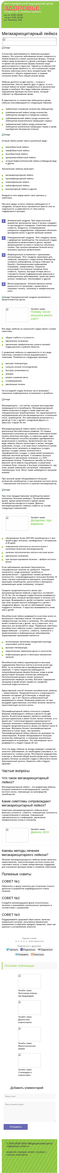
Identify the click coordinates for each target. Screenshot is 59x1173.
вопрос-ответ (26, 1152)
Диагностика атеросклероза (25, 1020)
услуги (41, 1152)
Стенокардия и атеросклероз (25, 1073)
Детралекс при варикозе (41, 522)
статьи (10, 1154)
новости (11, 1152)
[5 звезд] (27, 941)
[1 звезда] (16, 941)
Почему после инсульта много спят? (41, 315)
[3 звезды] (21, 941)
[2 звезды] (19, 941)
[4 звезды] (24, 941)
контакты (22, 1154)
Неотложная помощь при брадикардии (27, 994)
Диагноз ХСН (40, 832)
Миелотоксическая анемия (26, 1047)
